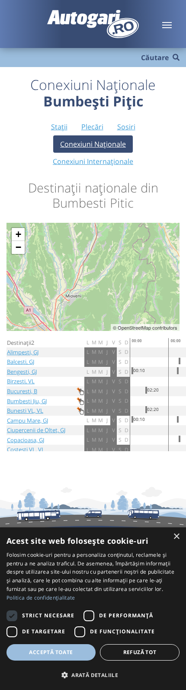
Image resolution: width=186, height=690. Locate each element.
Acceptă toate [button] (51, 652)
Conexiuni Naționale (93, 144)
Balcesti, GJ (20, 362)
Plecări (92, 127)
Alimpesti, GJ (22, 352)
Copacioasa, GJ (25, 440)
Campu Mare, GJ (27, 420)
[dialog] (93, 608)
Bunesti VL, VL (25, 410)
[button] (93, 675)
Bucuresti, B (22, 391)
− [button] (18, 247)
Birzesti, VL (21, 381)
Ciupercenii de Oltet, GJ (36, 430)
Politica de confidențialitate (40, 597)
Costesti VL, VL (26, 449)
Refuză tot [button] (140, 652)
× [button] (176, 536)
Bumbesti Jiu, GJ (27, 401)
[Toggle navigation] (167, 24)
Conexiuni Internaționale (93, 161)
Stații (59, 127)
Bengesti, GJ (22, 371)
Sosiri (126, 127)
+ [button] (18, 234)
